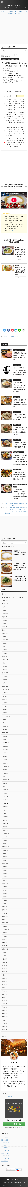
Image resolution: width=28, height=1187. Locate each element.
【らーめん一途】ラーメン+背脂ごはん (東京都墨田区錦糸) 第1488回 (20, 578)
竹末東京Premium (7, 336)
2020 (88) (5, 1148)
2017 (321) (5, 1155)
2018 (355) (5, 1153)
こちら (13, 230)
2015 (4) (4, 1161)
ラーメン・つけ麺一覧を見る (13, 1124)
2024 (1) (4, 1137)
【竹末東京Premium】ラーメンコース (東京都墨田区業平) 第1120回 (19, 552)
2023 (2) (4, 1140)
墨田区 (16, 336)
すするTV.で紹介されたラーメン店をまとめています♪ (14, 1182)
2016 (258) (5, 1158)
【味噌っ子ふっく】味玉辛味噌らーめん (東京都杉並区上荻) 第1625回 (20, 445)
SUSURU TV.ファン (14, 5)
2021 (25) (4, 1145)
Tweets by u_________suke (14, 1096)
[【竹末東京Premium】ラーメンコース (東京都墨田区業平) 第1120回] (15, 330)
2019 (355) (5, 1150)
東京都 (12, 336)
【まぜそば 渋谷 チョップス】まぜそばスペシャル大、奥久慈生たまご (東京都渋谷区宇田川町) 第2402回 (20, 387)
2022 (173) (5, 1142)
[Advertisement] (14, 29)
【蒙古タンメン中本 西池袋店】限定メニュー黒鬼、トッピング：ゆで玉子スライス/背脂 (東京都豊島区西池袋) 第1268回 (20, 459)
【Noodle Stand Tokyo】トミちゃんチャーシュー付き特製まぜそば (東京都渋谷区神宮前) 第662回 (20, 494)
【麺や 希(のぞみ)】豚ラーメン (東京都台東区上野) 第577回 (20, 417)
